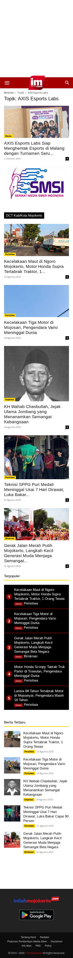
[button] (6, 82)
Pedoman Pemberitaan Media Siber (27, 941)
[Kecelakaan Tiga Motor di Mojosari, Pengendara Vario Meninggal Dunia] (36, 301)
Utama (18, 604)
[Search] (67, 82)
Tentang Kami (28, 937)
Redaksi (44, 937)
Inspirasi (9, 399)
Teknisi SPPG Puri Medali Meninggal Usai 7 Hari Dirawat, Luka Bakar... (34, 489)
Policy (48, 945)
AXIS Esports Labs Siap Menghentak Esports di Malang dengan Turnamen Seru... (34, 148)
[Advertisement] (36, 38)
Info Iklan (27, 945)
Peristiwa (10, 254)
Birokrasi (9, 538)
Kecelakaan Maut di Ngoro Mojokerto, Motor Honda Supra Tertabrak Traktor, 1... (34, 266)
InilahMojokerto (33, 953)
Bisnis (8, 136)
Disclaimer (56, 941)
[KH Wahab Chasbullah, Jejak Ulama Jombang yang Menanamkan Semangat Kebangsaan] (36, 373)
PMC (38, 945)
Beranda (9, 92)
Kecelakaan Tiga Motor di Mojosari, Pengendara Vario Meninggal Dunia (31, 327)
